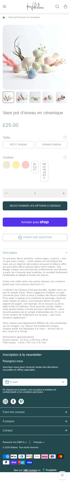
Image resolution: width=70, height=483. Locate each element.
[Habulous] (35, 6)
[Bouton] (65, 137)
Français (38, 442)
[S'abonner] (62, 382)
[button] (65, 6)
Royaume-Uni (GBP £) (14, 442)
